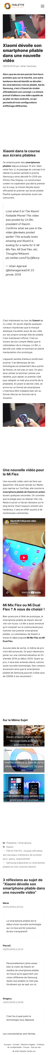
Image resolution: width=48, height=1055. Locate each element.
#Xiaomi (24, 253)
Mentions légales (28, 1044)
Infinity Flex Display (13, 180)
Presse (26, 1047)
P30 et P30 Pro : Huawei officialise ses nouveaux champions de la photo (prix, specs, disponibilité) (22, 855)
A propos (7, 1044)
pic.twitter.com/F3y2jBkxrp (22, 257)
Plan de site (36, 1047)
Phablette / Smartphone (18, 843)
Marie (6, 903)
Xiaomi (9, 847)
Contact (16, 1044)
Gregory (7, 998)
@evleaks (19, 232)
